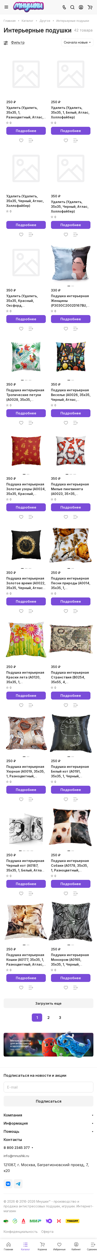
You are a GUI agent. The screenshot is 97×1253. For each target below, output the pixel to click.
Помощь (11, 1131)
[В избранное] (21, 140)
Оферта (47, 1231)
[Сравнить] (31, 140)
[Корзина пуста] (90, 7)
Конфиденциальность (21, 1231)
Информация (16, 1123)
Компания (13, 1115)
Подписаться (48, 1101)
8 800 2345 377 (17, 1148)
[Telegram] (18, 1183)
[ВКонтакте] (8, 1183)
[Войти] (81, 7)
